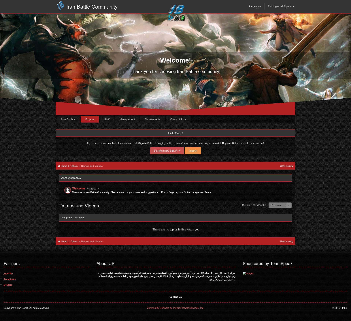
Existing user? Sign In (280, 6)
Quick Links (177, 119)
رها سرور (8, 273)
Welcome (78, 188)
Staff (107, 119)
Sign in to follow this (255, 205)
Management (127, 119)
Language (254, 6)
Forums (89, 119)
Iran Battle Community (92, 6)
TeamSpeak (10, 279)
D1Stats (8, 284)
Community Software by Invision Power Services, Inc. (175, 307)
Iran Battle (67, 119)
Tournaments (152, 119)
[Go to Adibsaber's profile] (67, 190)
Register (192, 150)
